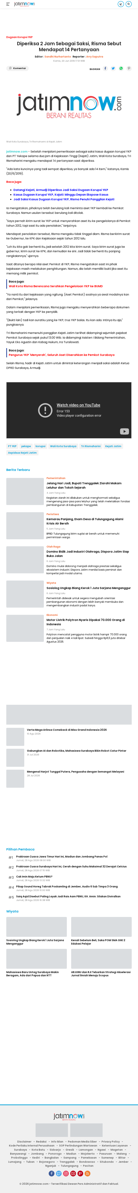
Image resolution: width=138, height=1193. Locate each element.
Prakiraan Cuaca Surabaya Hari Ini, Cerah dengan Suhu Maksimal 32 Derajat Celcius (71, 866)
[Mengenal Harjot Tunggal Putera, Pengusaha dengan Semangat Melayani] (15, 779)
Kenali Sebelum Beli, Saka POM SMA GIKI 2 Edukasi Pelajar (98, 942)
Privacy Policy (111, 1141)
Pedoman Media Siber (82, 1141)
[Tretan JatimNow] (69, 714)
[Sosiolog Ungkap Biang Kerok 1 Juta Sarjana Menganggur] (25, 594)
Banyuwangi (18, 1153)
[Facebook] (51, 1173)
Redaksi (41, 1141)
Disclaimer (24, 1141)
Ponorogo (55, 1153)
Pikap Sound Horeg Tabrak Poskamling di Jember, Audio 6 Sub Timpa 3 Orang (67, 886)
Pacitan (88, 1166)
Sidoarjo (55, 1150)
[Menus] (8, 4)
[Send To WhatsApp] (121, 68)
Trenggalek (67, 1162)
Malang (122, 1153)
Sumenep (107, 1157)
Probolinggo (19, 1157)
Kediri (36, 1157)
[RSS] (87, 1173)
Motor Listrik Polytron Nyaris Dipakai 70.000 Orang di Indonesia (86, 622)
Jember (123, 1162)
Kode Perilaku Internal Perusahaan (31, 1145)
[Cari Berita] (129, 4)
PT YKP (12, 446)
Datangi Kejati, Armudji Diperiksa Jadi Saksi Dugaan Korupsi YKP (60, 190)
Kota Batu (38, 1150)
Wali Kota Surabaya (63, 446)
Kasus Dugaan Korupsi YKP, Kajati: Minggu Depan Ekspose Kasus (60, 195)
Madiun (71, 1153)
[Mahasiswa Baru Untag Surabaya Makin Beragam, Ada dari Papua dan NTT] (36, 959)
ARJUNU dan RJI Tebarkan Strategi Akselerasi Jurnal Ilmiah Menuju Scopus (101, 974)
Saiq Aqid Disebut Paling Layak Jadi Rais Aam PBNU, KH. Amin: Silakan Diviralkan (68, 896)
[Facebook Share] (105, 68)
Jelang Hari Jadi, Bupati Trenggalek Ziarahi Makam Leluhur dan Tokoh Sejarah (84, 485)
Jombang (37, 1153)
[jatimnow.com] (24, 4)
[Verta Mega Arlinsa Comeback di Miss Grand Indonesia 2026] (15, 737)
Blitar (122, 1157)
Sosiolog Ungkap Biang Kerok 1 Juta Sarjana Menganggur (89, 588)
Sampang (69, 1157)
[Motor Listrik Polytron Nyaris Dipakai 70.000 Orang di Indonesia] (25, 628)
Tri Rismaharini (91, 446)
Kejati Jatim (113, 446)
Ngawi (102, 1150)
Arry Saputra (94, 56)
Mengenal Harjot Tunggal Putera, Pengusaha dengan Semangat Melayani (75, 771)
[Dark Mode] (121, 4)
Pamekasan (89, 1157)
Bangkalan (52, 1157)
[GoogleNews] (80, 1173)
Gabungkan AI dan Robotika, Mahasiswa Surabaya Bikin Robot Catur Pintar (76, 750)
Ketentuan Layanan (115, 1145)
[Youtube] (73, 1173)
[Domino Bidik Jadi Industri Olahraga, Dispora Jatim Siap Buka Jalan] (25, 559)
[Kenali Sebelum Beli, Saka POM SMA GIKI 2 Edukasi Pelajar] (101, 927)
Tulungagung (69, 1166)
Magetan (117, 1150)
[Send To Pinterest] (129, 68)
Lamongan (86, 1150)
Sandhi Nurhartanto (58, 56)
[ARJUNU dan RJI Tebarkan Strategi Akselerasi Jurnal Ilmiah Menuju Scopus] (101, 959)
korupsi (40, 446)
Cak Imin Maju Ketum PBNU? (34, 876)
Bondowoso (87, 1162)
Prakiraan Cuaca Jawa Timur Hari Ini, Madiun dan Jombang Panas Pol (61, 856)
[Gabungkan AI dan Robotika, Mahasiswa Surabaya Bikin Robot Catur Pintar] (15, 758)
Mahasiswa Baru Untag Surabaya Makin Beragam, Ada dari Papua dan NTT (32, 974)
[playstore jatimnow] (52, 1131)
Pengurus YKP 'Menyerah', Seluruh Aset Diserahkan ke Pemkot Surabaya (61, 355)
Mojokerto (88, 1153)
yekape (26, 446)
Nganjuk (50, 1166)
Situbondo (107, 1162)
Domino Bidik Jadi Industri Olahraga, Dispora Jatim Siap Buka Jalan (88, 554)
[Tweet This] (113, 68)
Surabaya (20, 1150)
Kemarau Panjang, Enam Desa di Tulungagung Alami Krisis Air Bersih (85, 521)
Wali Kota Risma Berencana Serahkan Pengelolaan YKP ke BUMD (56, 286)
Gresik (70, 1150)
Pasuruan (105, 1153)
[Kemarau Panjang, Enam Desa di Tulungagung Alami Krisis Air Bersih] (25, 525)
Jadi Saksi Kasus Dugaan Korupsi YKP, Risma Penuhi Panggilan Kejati (63, 199)
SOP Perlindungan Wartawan (78, 1145)
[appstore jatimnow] (86, 1131)
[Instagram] (66, 1173)
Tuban (30, 1162)
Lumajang (14, 1162)
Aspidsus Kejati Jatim (22, 453)
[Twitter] (59, 1173)
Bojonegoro (47, 1162)
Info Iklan (57, 1141)
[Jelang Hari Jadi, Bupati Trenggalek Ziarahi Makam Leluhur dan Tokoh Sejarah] (25, 491)
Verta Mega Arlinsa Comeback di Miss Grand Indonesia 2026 (67, 729)
